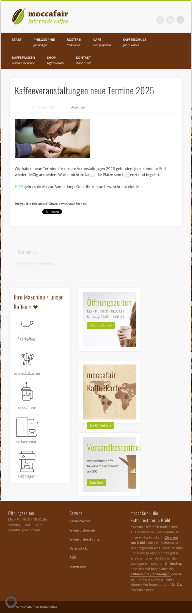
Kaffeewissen (23, 60)
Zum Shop (97, 482)
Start (17, 39)
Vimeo (170, 20)
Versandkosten (81, 521)
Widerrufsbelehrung (84, 539)
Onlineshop (173, 563)
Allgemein (78, 107)
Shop (55, 60)
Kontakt (83, 60)
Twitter (150, 20)
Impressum (78, 566)
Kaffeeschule (134, 42)
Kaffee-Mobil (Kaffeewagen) (150, 574)
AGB (73, 557)
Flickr (160, 20)
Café (102, 42)
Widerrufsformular (83, 530)
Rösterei (74, 42)
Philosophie (44, 42)
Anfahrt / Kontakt (101, 325)
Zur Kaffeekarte (100, 425)
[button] (11, 602)
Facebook (140, 20)
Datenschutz (79, 548)
